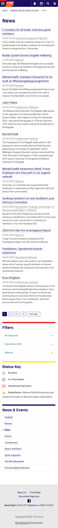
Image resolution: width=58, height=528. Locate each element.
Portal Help (35, 492)
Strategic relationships (40, 207)
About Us (21, 492)
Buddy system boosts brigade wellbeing (27, 55)
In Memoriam (21, 107)
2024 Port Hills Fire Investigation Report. (26, 230)
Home (4, 10)
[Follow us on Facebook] (29, 501)
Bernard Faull (10, 134)
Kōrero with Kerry (13, 449)
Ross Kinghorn (11, 277)
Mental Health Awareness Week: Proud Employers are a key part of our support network (26, 172)
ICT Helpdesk (30, 505)
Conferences (11, 442)
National (43, 38)
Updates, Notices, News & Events (25, 10)
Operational (21, 257)
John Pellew (9, 102)
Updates (9, 417)
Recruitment (21, 207)
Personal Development (26, 38)
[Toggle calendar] (41, 3)
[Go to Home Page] (7, 3)
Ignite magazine (13, 455)
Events (8, 436)
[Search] (48, 3)
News (7, 430)
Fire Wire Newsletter (14, 461)
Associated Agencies (29, 496)
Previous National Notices (17, 468)
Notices (8, 423)
